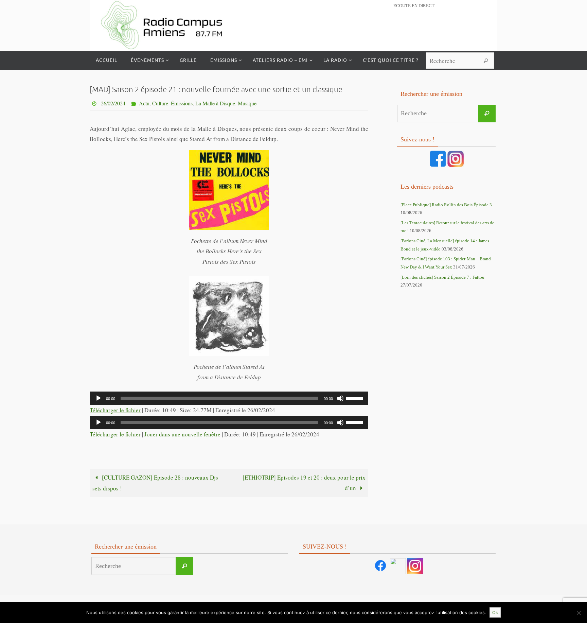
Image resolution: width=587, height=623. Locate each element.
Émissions (182, 103)
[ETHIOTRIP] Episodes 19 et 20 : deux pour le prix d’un (304, 482)
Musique (247, 103)
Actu (144, 103)
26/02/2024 (113, 103)
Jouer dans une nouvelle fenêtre (182, 434)
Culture (160, 103)
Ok (495, 612)
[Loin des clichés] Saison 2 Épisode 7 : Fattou (442, 277)
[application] (229, 398)
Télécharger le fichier (115, 410)
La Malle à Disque (215, 103)
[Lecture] (98, 398)
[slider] (355, 398)
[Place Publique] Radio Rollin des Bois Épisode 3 (446, 204)
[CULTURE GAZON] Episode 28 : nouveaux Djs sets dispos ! (155, 482)
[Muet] (340, 398)
